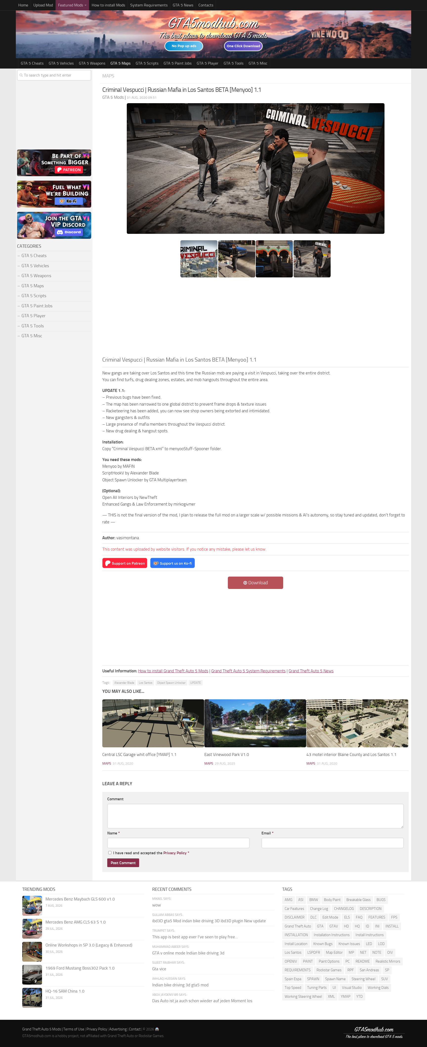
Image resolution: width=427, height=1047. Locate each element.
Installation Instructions (332, 935)
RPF (350, 970)
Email (267, 833)
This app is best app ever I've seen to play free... (195, 936)
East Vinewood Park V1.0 (226, 754)
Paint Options (329, 961)
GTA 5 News (183, 5)
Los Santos (145, 682)
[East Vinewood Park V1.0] (255, 723)
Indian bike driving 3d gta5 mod (180, 984)
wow (156, 904)
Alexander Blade (124, 682)
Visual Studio (352, 987)
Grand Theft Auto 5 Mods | (42, 1029)
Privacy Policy (175, 853)
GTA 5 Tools (233, 63)
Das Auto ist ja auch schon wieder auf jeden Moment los (202, 1000)
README (363, 961)
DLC (313, 917)
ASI (300, 900)
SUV (384, 979)
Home (23, 5)
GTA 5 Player (207, 63)
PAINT (308, 961)
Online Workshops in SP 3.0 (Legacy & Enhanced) (88, 945)
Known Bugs (323, 944)
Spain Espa (293, 979)
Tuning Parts (317, 987)
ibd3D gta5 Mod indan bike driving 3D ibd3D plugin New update (209, 920)
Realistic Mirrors (388, 961)
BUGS (381, 900)
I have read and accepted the (151, 853)
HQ (357, 926)
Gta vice (159, 968)
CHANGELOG (344, 908)
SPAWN (313, 979)
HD (346, 926)
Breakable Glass (358, 900)
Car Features (294, 908)
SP (387, 970)
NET (363, 952)
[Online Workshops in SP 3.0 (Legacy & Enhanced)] (32, 952)
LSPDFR (313, 952)
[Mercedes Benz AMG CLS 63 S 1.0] (32, 929)
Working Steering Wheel (303, 996)
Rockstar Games (329, 970)
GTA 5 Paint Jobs (178, 63)
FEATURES (376, 917)
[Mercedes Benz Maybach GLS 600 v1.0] (32, 906)
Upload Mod (43, 5)
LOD (381, 944)
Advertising (118, 1029)
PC (347, 961)
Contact (135, 1029)
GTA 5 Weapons (92, 63)
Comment (115, 799)
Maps (108, 76)
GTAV (333, 926)
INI (377, 926)
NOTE (376, 952)
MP (351, 952)
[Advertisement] (255, 318)
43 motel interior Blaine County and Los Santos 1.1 (351, 754)
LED (369, 944)
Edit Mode (330, 917)
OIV (390, 952)
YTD (359, 996)
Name (113, 833)
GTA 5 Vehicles (61, 63)
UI (334, 987)
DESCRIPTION (371, 908)
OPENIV (291, 961)
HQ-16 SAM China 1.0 (65, 991)
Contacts (205, 5)
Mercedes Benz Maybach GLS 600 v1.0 (80, 899)
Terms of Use (73, 1029)
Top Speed (293, 987)
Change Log (319, 908)
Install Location (296, 944)
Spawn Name (335, 979)
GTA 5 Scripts (147, 63)
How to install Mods (108, 5)
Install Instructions (370, 935)
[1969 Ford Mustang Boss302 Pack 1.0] (32, 975)
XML (331, 996)
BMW (313, 900)
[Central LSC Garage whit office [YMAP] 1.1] (153, 723)
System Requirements (149, 5)
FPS (394, 917)
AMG (288, 900)
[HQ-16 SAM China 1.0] (32, 998)
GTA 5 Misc (258, 63)
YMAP (345, 996)
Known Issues (349, 944)
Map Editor (334, 952)
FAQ (359, 917)
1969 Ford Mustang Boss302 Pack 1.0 (80, 968)
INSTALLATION (296, 935)
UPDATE (195, 682)
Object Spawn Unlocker (171, 682)
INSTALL (392, 926)
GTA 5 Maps (120, 63)
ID (367, 926)
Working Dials (378, 987)
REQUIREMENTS (298, 970)
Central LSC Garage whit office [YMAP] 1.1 (139, 754)
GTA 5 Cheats (32, 63)
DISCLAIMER (294, 917)
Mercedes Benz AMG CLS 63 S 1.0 (75, 922)
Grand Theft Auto (298, 926)
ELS (347, 917)
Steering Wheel (363, 979)
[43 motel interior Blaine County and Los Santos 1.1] (357, 723)
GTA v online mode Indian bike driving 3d (188, 952)
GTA (320, 926)
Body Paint (332, 900)
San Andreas (369, 970)
